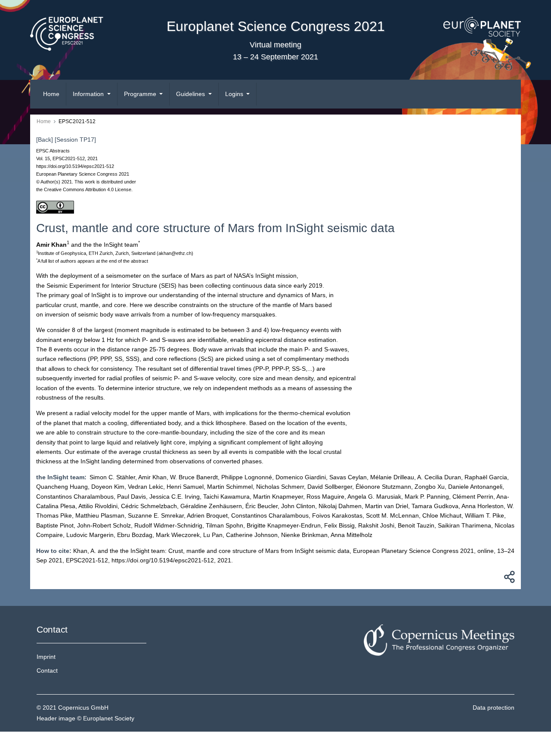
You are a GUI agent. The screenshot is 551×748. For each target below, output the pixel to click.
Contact (47, 670)
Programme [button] (141, 93)
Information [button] (89, 93)
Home (51, 93)
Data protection (493, 707)
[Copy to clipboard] (508, 579)
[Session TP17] (75, 139)
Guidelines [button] (191, 93)
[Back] (44, 139)
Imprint (46, 656)
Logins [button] (235, 93)
